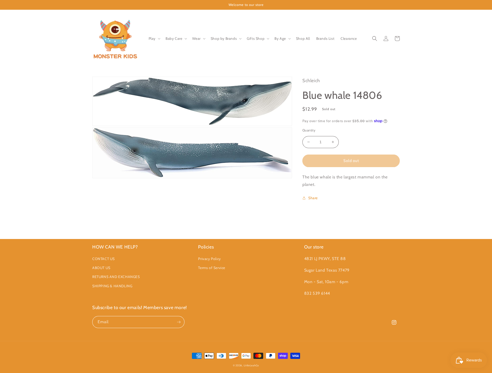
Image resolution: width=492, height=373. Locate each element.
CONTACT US (103, 258)
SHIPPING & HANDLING (112, 286)
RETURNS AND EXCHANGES (116, 276)
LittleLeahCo (251, 365)
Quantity (308, 130)
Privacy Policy (209, 258)
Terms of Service (211, 267)
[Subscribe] (178, 322)
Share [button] (313, 198)
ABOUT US (101, 267)
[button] (154, 38)
